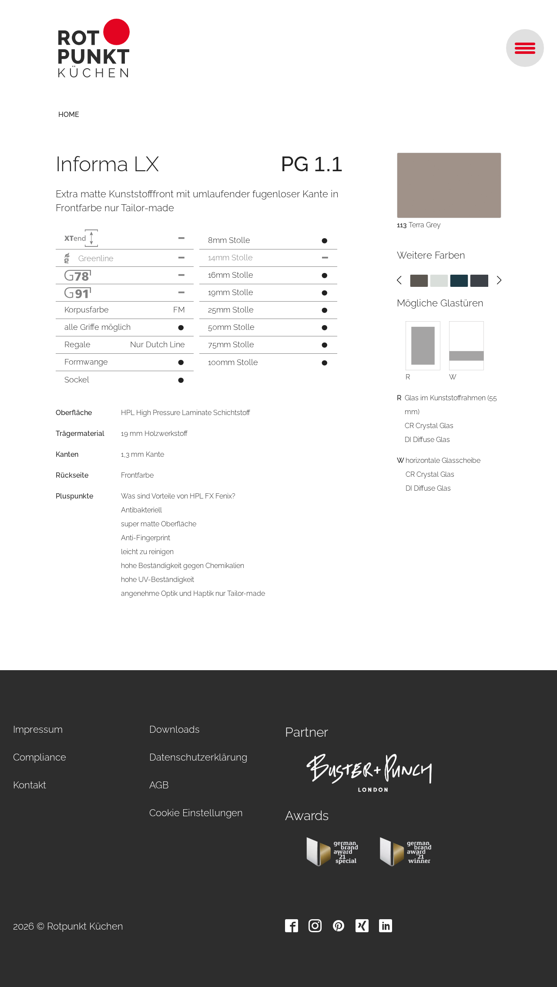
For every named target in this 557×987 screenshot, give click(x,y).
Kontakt (29, 785)
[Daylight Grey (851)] (439, 280)
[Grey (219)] (479, 280)
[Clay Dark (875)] (419, 280)
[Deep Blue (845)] (459, 280)
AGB (159, 785)
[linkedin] (385, 925)
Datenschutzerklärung (198, 757)
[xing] (362, 925)
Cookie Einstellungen (196, 812)
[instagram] (315, 925)
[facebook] (291, 925)
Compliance (39, 757)
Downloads (174, 729)
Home (68, 114)
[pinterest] (338, 925)
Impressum (38, 729)
